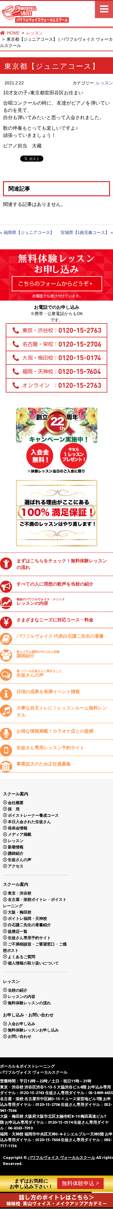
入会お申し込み (21, 1023)
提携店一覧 (17, 931)
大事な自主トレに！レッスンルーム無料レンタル (62, 711)
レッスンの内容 (41, 602)
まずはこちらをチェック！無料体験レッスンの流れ (62, 564)
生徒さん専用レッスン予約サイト (50, 747)
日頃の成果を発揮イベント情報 (48, 691)
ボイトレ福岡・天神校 (27, 918)
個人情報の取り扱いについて (33, 963)
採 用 (14, 809)
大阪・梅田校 (19, 912)
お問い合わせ (19, 1036)
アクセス (16, 866)
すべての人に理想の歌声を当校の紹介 (55, 583)
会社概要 (16, 802)
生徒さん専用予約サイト (29, 937)
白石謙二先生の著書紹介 (29, 925)
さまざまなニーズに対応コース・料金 (55, 619)
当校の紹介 (17, 990)
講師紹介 (38, 654)
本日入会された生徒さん (29, 821)
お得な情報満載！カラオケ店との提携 (55, 731)
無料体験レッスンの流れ (29, 1002)
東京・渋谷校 (19, 893)
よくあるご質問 (21, 956)
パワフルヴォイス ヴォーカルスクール (61, 1157)
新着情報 (16, 847)
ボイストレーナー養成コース (33, 815)
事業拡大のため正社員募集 (44, 763)
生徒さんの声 (39, 673)
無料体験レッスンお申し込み (33, 1030)
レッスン (34, 32)
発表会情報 (17, 827)
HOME (13, 32)
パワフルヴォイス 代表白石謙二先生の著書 (60, 636)
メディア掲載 (19, 834)
